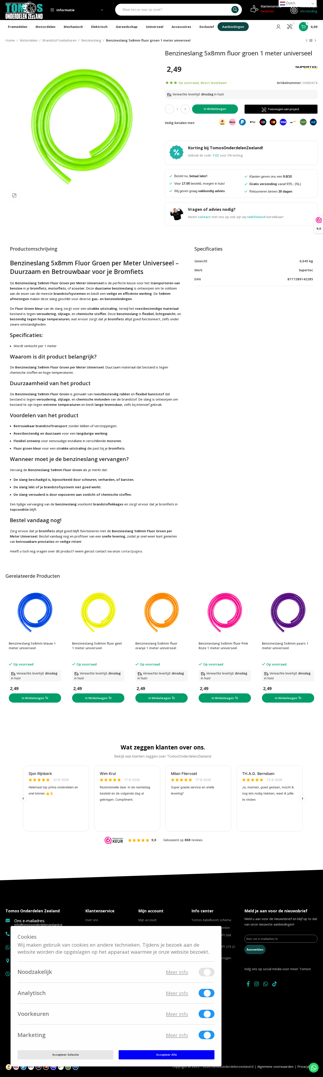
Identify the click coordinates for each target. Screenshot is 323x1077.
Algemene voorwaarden (275, 1066)
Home (10, 40)
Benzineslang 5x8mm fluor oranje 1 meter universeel (156, 645)
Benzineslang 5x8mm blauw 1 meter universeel (32, 645)
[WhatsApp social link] (265, 984)
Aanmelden (255, 949)
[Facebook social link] (248, 984)
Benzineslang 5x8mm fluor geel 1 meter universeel (97, 645)
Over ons (91, 920)
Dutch (290, 3)
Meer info (177, 972)
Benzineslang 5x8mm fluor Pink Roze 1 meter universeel (223, 645)
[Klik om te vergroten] (14, 195)
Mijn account (147, 920)
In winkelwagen (215, 109)
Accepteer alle (166, 1055)
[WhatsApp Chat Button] (314, 1068)
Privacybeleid (307, 1066)
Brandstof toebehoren (59, 40)
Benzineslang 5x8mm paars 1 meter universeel (285, 645)
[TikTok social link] (274, 984)
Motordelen (29, 40)
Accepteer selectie (65, 1055)
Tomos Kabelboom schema (211, 920)
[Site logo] (24, 9)
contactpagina (131, 551)
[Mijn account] (278, 26)
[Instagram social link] (256, 984)
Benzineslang (91, 40)
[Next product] (315, 40)
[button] (35, 698)
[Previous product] (306, 40)
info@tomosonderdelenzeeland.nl (38, 925)
